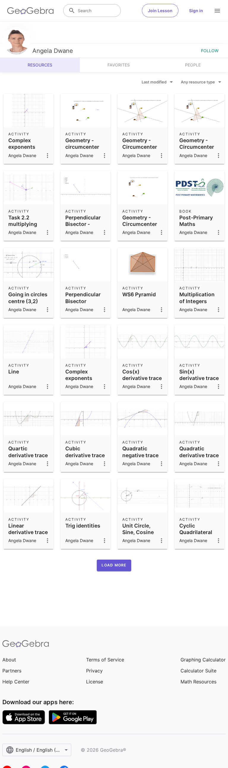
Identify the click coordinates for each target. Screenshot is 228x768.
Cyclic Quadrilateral (195, 528)
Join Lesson (160, 10)
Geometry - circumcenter (82, 143)
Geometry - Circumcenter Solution (196, 147)
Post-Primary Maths (196, 220)
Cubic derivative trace (85, 451)
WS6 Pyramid (139, 294)
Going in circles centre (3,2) (28, 297)
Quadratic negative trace (140, 451)
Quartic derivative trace (28, 451)
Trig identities (82, 525)
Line (13, 371)
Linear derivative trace (28, 528)
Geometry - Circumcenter (139, 143)
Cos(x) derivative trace (142, 374)
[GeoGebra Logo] (30, 10)
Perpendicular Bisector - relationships (83, 224)
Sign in (196, 10)
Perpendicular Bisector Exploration (83, 301)
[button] (114, 565)
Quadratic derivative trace (199, 451)
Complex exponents (21, 143)
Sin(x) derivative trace (199, 374)
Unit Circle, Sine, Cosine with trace (138, 532)
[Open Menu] (217, 10)
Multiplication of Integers (197, 297)
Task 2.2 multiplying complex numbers (22, 227)
